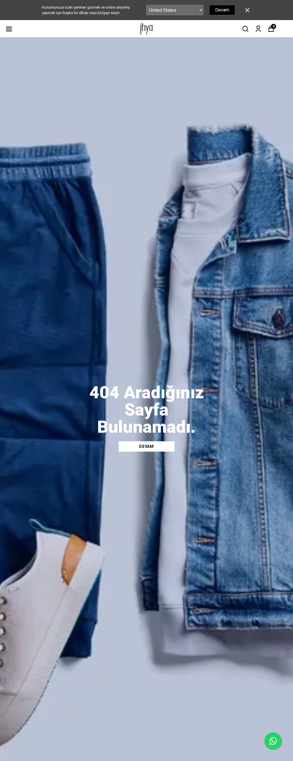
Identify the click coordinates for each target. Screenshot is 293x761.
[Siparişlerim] (258, 28)
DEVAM (146, 446)
